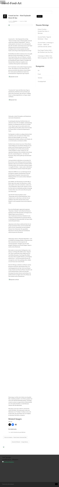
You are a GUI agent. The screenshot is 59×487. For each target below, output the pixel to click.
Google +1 (17, 447)
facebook (12, 447)
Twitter (15, 447)
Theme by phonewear (8, 484)
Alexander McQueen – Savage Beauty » (20, 442)
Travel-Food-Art (11, 3)
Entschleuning (17, 432)
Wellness (23, 432)
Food (26, 21)
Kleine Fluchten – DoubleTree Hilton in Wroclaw (43, 31)
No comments (12, 22)
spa (20, 432)
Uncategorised (42, 81)
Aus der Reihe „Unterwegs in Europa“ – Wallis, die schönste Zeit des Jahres (46, 44)
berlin (12, 432)
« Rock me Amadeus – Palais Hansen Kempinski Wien (15, 437)
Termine (40, 78)
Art (38, 70)
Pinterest (19, 447)
